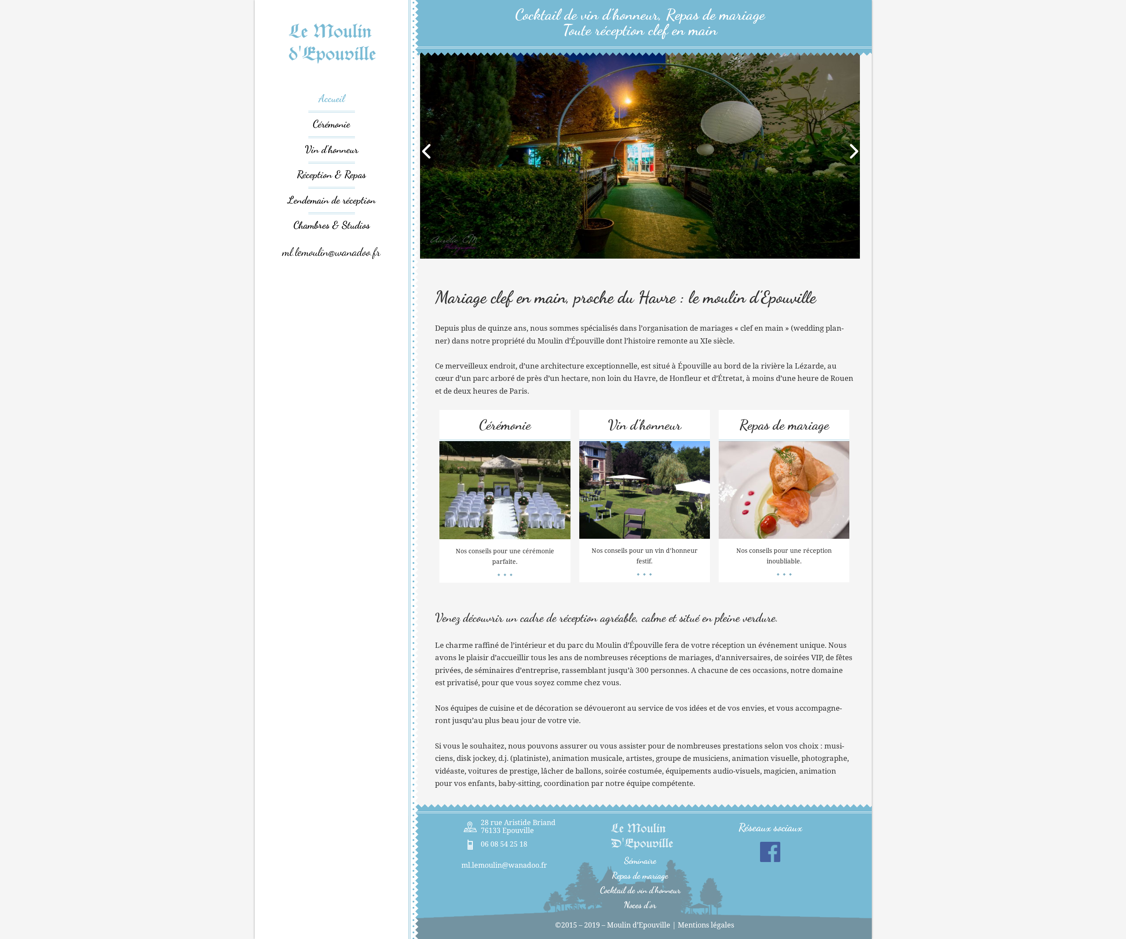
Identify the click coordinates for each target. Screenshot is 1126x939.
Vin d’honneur (331, 149)
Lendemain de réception (332, 200)
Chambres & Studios (331, 225)
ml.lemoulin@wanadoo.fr (331, 252)
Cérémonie (331, 123)
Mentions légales (706, 925)
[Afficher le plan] (470, 827)
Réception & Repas (331, 174)
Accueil (331, 98)
